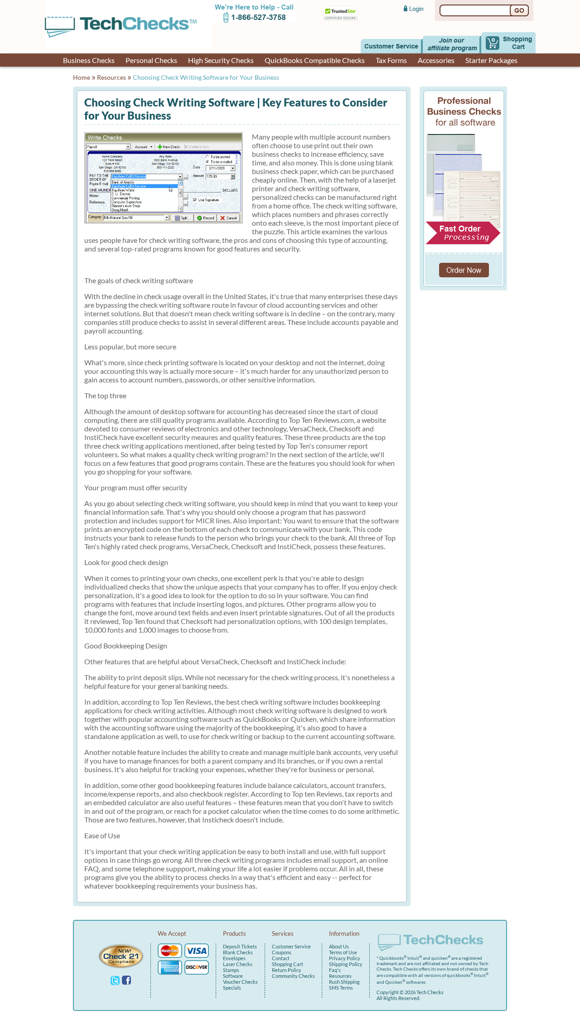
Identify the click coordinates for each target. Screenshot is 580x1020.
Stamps (231, 970)
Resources (111, 77)
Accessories (436, 60)
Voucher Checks (240, 982)
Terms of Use (343, 952)
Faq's (335, 970)
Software (233, 976)
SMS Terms (341, 988)
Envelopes (234, 958)
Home (81, 77)
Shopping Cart (287, 964)
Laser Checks (237, 964)
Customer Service (291, 946)
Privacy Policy (344, 958)
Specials (232, 988)
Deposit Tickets (240, 946)
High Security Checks (221, 60)
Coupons (281, 952)
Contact (281, 958)
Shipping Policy (345, 964)
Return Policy (286, 970)
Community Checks (293, 976)
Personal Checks (151, 60)
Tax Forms (391, 60)
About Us (339, 946)
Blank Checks (238, 952)
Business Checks (89, 60)
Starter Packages (491, 60)
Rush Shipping (344, 982)
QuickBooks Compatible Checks (315, 60)
